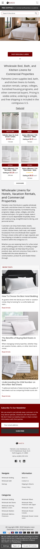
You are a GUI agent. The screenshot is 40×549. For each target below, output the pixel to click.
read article (6, 308)
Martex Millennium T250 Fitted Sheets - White (29, 169)
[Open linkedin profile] (24, 461)
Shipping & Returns (28, 484)
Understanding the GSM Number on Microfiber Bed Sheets (18, 383)
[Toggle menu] (2, 2)
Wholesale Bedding (8, 478)
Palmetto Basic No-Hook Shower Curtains (10, 136)
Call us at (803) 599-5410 (20, 456)
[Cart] (37, 2)
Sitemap (4, 484)
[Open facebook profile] (16, 461)
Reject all (16, 546)
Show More (20, 183)
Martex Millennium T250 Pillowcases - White (29, 136)
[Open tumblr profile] (20, 461)
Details (29, 131)
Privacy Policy (26, 487)
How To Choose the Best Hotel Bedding (20, 296)
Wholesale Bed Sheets (9, 502)
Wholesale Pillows (27, 499)
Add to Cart (10, 131)
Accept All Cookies (30, 546)
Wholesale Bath (7, 481)
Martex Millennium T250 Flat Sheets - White (10, 169)
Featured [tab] (20, 108)
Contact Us (25, 481)
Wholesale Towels (27, 508)
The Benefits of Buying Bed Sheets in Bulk (19, 339)
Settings (6, 546)
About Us (25, 478)
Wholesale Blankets (8, 511)
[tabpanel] (20, 39)
